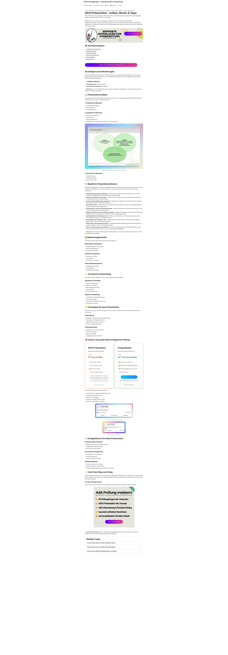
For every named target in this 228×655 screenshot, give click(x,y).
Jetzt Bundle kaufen (129, 377)
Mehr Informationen (99, 384)
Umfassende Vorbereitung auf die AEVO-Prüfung (99, 10)
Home (86, 10)
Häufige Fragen (90, 59)
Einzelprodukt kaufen (99, 377)
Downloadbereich (90, 57)
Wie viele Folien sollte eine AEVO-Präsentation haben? (101, 543)
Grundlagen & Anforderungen (93, 49)
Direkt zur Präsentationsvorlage (111, 65)
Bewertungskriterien (91, 53)
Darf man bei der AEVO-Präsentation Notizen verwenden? (102, 551)
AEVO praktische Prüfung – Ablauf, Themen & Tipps (122, 10)
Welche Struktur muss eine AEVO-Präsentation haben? (101, 547)
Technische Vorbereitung (92, 55)
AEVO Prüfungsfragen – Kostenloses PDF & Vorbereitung (103, 2)
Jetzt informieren (114, 521)
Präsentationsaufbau (91, 51)
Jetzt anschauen (133, 33)
